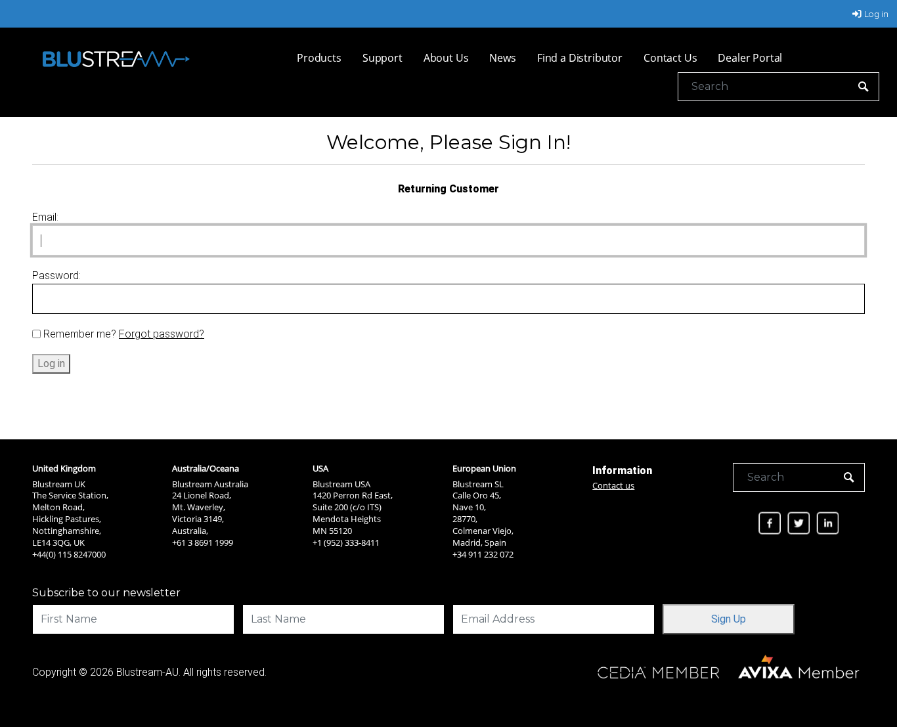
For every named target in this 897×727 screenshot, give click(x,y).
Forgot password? (161, 334)
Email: (45, 217)
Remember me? (79, 334)
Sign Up (728, 619)
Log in (876, 14)
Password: (56, 275)
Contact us (613, 485)
